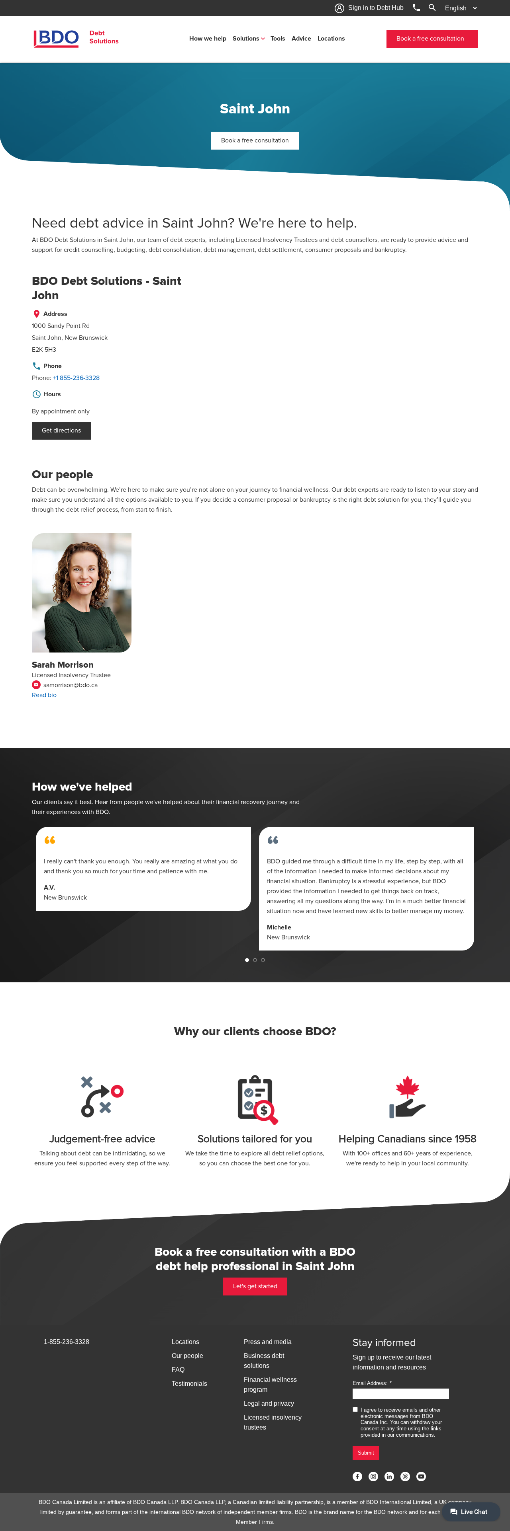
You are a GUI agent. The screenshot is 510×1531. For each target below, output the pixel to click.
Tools (278, 39)
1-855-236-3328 (66, 1341)
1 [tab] (247, 960)
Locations (331, 39)
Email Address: (370, 1383)
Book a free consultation (430, 39)
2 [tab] (255, 960)
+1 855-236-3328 (76, 378)
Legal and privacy (269, 1403)
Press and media (268, 1341)
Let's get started (255, 1286)
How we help (207, 39)
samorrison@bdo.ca (66, 685)
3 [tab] (263, 960)
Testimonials (189, 1383)
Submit (366, 1453)
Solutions (246, 39)
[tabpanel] (143, 869)
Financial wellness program (270, 1384)
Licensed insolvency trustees (273, 1422)
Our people (187, 1355)
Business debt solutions (264, 1360)
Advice (301, 39)
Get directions (61, 430)
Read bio (44, 695)
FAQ (178, 1369)
